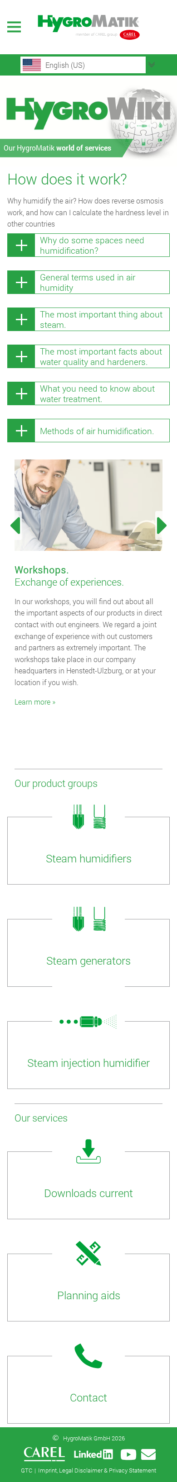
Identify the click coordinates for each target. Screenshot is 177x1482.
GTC (26, 1470)
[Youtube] (128, 1454)
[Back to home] (88, 27)
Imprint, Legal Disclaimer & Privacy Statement (97, 1470)
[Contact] (148, 1454)
